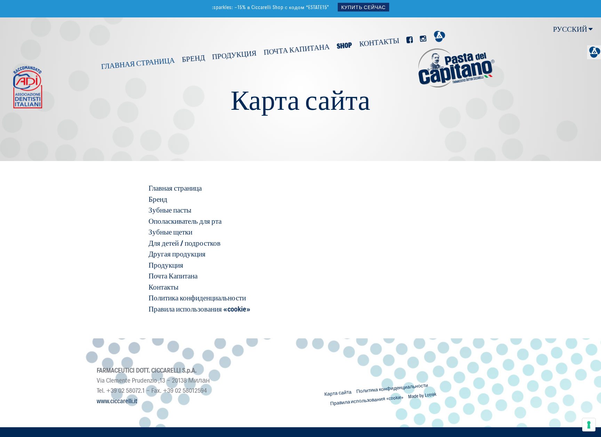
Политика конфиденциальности (392, 388)
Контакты (379, 42)
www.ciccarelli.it (117, 400)
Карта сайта (338, 393)
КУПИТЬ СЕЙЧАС (363, 7)
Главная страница (138, 62)
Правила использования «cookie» (366, 400)
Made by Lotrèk (422, 395)
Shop (344, 45)
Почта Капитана (296, 48)
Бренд (193, 58)
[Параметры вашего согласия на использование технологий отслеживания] (588, 424)
